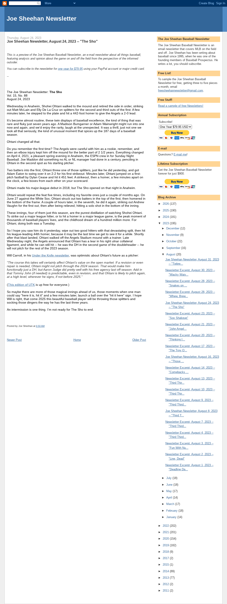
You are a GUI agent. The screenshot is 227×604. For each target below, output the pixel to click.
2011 (166, 590)
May (169, 491)
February (172, 510)
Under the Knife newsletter (50, 255)
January (171, 517)
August (171, 254)
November (173, 234)
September (173, 248)
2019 (166, 545)
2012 (166, 584)
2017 (166, 558)
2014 (166, 571)
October (171, 241)
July (169, 478)
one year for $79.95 (70, 68)
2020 (166, 538)
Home (77, 340)
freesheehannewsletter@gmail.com (180, 90)
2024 (166, 217)
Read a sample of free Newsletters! (180, 105)
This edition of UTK (21, 284)
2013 (166, 577)
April (169, 497)
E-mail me (180, 154)
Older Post (139, 340)
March (170, 504)
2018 (166, 551)
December (173, 228)
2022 (166, 525)
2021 (166, 532)
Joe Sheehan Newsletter (41, 18)
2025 (166, 210)
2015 (166, 564)
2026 (166, 203)
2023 (166, 223)
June (169, 484)
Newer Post (14, 340)
